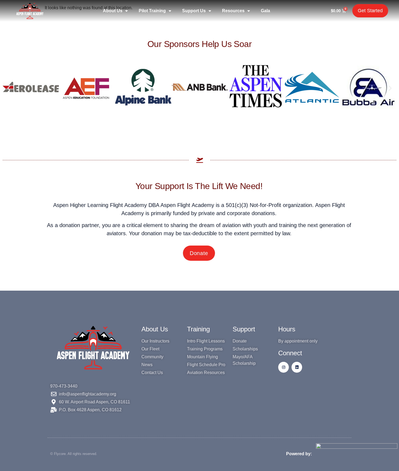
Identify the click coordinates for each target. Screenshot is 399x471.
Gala (265, 10)
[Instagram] (283, 367)
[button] (8, 88)
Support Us (194, 10)
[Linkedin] (297, 367)
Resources (233, 10)
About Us (112, 10)
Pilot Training (152, 10)
